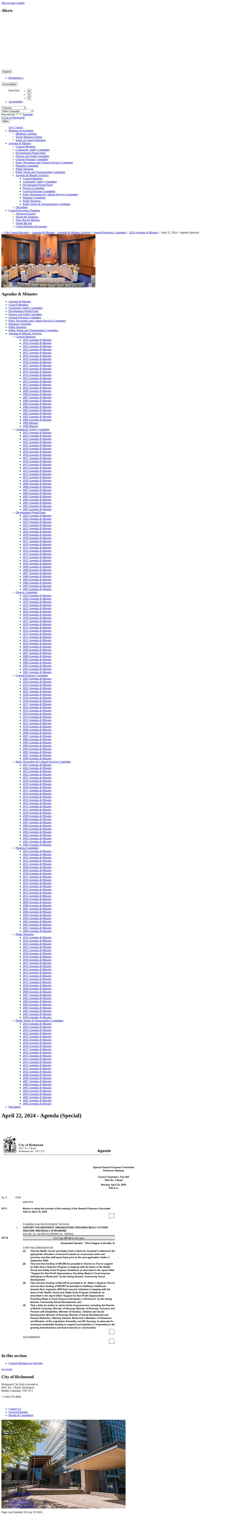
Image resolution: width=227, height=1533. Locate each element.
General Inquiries (18, 1412)
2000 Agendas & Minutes (37, 419)
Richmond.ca (16, 77)
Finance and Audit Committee (32, 156)
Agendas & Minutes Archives (32, 175)
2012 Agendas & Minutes (37, 381)
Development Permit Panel (31, 152)
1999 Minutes (30, 422)
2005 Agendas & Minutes (37, 403)
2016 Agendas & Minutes (37, 368)
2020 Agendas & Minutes (37, 355)
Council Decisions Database (24, 210)
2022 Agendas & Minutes (37, 349)
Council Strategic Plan (21, 1502)
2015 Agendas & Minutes (37, 371)
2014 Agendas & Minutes (37, 375)
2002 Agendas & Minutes (37, 413)
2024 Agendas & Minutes (143, 232)
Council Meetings (25, 146)
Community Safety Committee (33, 149)
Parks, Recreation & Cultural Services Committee (50, 194)
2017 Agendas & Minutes (37, 365)
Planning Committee (27, 165)
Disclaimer (22, 207)
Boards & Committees (21, 1415)
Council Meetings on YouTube (26, 1363)
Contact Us (15, 1408)
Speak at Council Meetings (31, 140)
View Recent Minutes (28, 220)
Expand (7, 71)
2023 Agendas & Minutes (37, 346)
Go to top (6, 1369)
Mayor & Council (18, 1499)
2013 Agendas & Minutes (37, 378)
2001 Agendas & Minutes (37, 416)
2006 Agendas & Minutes (37, 400)
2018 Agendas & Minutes (37, 362)
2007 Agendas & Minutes (37, 397)
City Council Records (16, 232)
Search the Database (27, 216)
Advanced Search (25, 213)
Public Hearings (25, 168)
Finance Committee (34, 188)
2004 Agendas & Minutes (37, 407)
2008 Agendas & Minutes (37, 394)
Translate (28, 114)
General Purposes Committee (32, 159)
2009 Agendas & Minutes (37, 391)
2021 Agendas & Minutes (37, 352)
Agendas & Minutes (20, 143)
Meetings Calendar (26, 133)
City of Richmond (21, 1493)
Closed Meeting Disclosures (31, 226)
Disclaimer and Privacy (22, 1506)
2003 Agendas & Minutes (37, 410)
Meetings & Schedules (21, 130)
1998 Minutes (30, 426)
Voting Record (24, 223)
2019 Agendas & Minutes (37, 359)
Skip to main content (12, 2)
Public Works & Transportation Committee (46, 204)
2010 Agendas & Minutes (37, 387)
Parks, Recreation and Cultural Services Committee (44, 162)
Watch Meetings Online (29, 136)
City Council (16, 127)
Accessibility (9, 84)
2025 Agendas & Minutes (37, 339)
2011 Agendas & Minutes (37, 384)
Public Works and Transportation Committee (40, 172)
